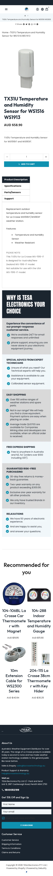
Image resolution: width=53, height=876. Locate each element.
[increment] (46, 157)
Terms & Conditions (11, 848)
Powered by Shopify (16, 868)
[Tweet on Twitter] (26, 24)
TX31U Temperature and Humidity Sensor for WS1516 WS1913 (26, 19)
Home (5, 32)
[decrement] (7, 157)
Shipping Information (11, 844)
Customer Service (10, 840)
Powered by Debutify (36, 868)
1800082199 (10, 790)
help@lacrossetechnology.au (15, 773)
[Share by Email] (34, 24)
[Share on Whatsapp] (32, 24)
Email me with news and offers (20, 818)
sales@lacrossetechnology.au (31, 765)
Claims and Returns (11, 852)
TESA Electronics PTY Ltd (34, 865)
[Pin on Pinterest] (29, 24)
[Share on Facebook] (24, 24)
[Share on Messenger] (37, 24)
